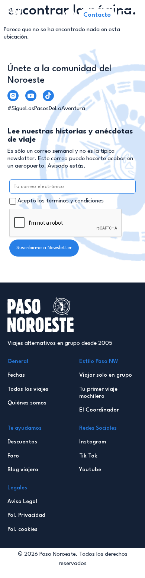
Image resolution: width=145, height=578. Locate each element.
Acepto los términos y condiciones (60, 201)
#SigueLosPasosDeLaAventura (46, 109)
